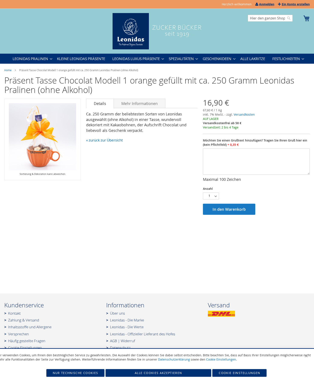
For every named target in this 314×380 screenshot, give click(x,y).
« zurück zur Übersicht (104, 140)
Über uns (117, 313)
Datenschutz (120, 347)
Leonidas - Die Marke (127, 320)
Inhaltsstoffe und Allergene (29, 326)
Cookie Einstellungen (25, 347)
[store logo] (157, 31)
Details (100, 103)
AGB (113, 340)
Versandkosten (244, 114)
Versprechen (18, 333)
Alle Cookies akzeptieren (158, 373)
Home (8, 70)
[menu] (157, 59)
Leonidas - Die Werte (127, 326)
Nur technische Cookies (75, 373)
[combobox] (270, 18)
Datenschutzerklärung (174, 359)
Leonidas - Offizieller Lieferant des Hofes (142, 333)
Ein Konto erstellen (296, 4)
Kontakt (14, 313)
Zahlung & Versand (23, 320)
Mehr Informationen (139, 103)
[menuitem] (31, 59)
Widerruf (128, 340)
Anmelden (266, 4)
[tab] (100, 103)
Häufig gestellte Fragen (26, 340)
